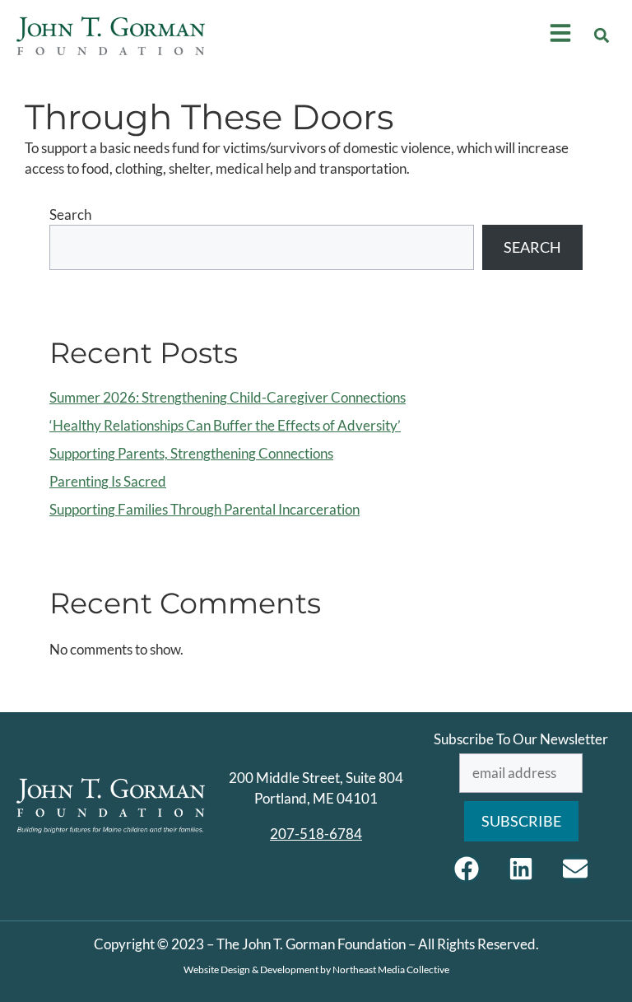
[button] (602, 35)
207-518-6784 (316, 833)
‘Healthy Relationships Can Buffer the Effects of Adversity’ (225, 425)
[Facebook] (466, 868)
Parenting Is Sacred (107, 481)
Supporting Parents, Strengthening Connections (191, 453)
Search (70, 214)
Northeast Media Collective (390, 969)
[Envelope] (575, 868)
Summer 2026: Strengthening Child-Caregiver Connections (227, 397)
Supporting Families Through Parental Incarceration (204, 509)
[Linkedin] (521, 868)
